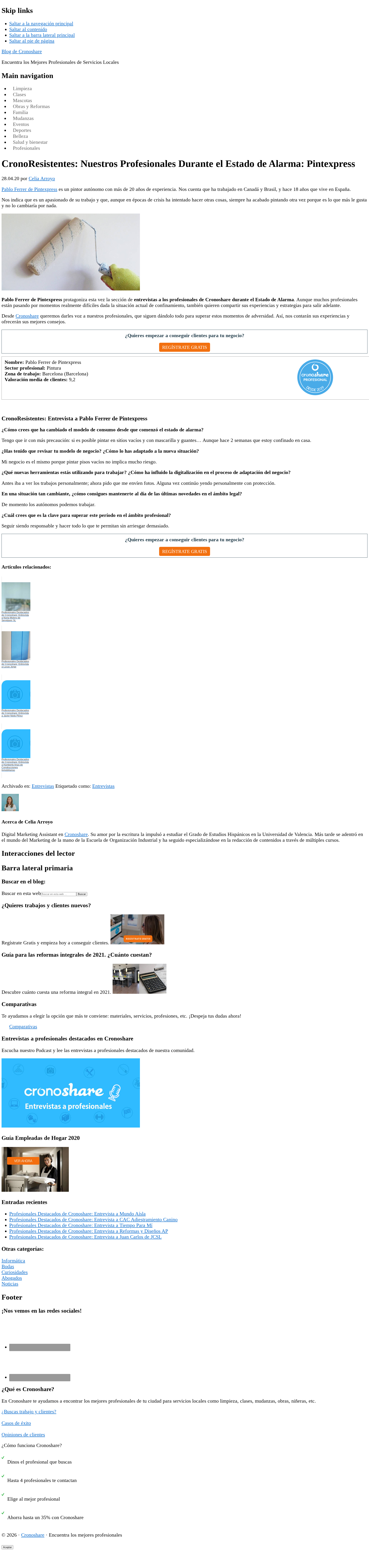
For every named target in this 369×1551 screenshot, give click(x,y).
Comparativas (23, 1026)
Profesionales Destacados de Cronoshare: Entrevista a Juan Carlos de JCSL (85, 1237)
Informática (13, 1260)
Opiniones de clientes (23, 1434)
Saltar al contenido (28, 29)
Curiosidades (15, 1272)
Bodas (8, 1266)
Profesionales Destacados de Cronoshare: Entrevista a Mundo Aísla (77, 1214)
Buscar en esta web (21, 893)
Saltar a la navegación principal (41, 23)
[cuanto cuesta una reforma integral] (139, 992)
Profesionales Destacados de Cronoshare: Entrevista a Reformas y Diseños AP (88, 1231)
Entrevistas (43, 786)
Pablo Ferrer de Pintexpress (29, 189)
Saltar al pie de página (31, 41)
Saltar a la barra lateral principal (42, 35)
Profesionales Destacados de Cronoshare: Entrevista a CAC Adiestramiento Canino (93, 1219)
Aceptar (7, 1547)
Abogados (12, 1278)
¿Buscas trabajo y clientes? (29, 1411)
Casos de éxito (16, 1423)
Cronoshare (27, 316)
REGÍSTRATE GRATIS (184, 347)
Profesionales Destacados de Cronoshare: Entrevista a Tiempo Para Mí (80, 1225)
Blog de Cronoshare (22, 51)
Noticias (10, 1284)
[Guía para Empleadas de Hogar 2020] (35, 1190)
